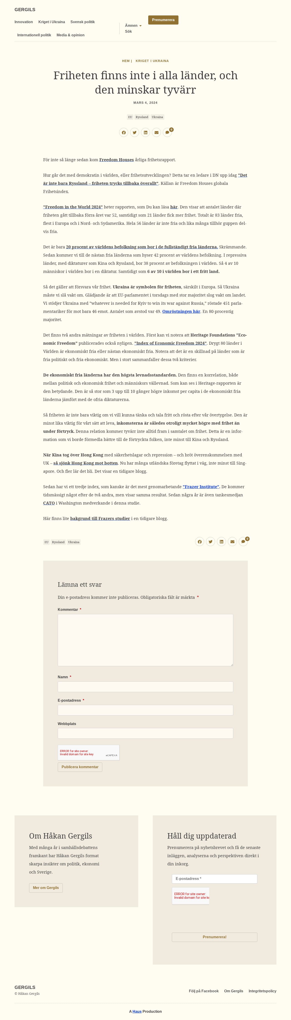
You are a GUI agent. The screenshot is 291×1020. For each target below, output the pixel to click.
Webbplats (67, 724)
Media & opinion (71, 35)
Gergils (25, 9)
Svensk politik (82, 22)
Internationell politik (34, 35)
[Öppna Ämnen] (140, 25)
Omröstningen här (181, 311)
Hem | (127, 61)
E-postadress (71, 700)
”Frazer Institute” (201, 486)
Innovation (24, 22)
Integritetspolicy (262, 991)
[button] (123, 132)
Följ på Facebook (204, 991)
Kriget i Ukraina (51, 22)
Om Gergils (233, 991)
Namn (64, 677)
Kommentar (69, 610)
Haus (137, 1011)
